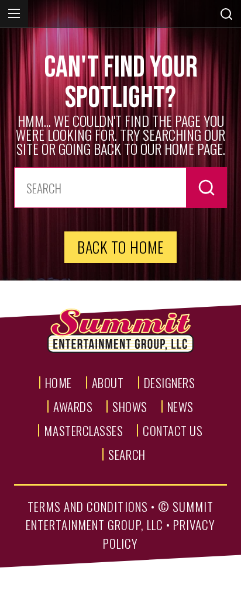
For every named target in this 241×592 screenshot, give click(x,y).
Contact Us (172, 430)
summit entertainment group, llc (120, 515)
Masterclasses (83, 430)
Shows (129, 406)
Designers (169, 382)
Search (126, 454)
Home (58, 382)
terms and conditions (87, 506)
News (180, 406)
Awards (72, 406)
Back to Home (120, 247)
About (108, 382)
